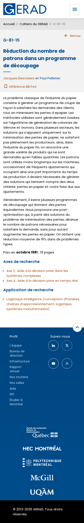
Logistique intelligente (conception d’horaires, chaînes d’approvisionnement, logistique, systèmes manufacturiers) (43, 304)
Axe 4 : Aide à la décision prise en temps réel (42, 280)
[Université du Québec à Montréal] (42, 492)
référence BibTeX (22, 86)
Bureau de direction (17, 353)
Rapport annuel (16, 369)
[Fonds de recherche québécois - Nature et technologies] (42, 433)
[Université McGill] (42, 478)
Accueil (9, 24)
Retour (75, 35)
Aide (13, 389)
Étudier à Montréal (16, 402)
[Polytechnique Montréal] (42, 463)
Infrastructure (20, 361)
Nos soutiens (19, 377)
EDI (12, 394)
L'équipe (16, 346)
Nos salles (17, 383)
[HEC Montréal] (42, 448)
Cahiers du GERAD (34, 24)
